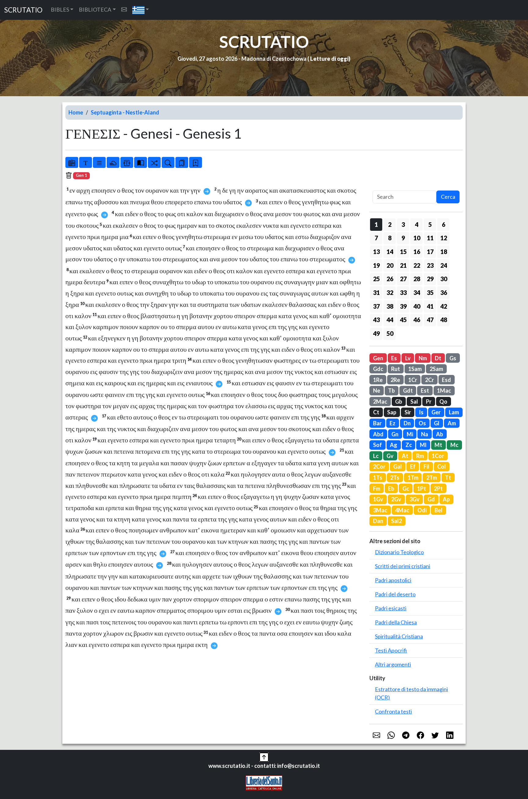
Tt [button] (448, 477)
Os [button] (422, 423)
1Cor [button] (438, 455)
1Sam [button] (415, 368)
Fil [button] (426, 466)
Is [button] (421, 412)
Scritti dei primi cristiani (402, 566)
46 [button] (416, 319)
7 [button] (376, 238)
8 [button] (389, 238)
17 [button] (430, 251)
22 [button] (416, 265)
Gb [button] (398, 401)
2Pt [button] (438, 488)
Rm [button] (420, 455)
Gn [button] (394, 434)
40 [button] (416, 306)
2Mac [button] (380, 401)
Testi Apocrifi (391, 650)
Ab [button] (439, 434)
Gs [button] (452, 358)
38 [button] (390, 306)
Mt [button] (438, 444)
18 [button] (443, 251)
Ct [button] (376, 412)
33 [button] (403, 292)
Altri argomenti (393, 664)
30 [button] (443, 278)
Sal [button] (414, 401)
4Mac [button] (402, 510)
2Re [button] (395, 379)
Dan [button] (378, 521)
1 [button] (376, 224)
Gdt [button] (408, 390)
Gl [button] (436, 423)
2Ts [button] (394, 477)
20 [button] (390, 265)
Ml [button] (423, 444)
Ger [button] (436, 412)
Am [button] (452, 423)
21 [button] (403, 265)
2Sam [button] (436, 368)
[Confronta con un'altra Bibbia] (140, 162)
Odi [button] (422, 510)
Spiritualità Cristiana (399, 636)
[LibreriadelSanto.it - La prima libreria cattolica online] (264, 782)
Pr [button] (428, 401)
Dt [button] (438, 358)
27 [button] (403, 278)
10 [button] (416, 238)
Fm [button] (376, 488)
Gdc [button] (378, 368)
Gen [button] (378, 358)
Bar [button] (377, 423)
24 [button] (443, 265)
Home (75, 112)
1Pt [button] (421, 488)
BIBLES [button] (60, 9)
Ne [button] (376, 390)
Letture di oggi (329, 58)
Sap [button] (391, 412)
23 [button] (430, 265)
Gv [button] (390, 455)
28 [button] (416, 278)
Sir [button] (408, 412)
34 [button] (416, 292)
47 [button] (430, 319)
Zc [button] (408, 444)
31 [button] (376, 292)
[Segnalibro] (181, 162)
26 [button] (390, 278)
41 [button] (430, 306)
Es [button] (394, 358)
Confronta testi (393, 711)
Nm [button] (423, 358)
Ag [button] (393, 444)
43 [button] (376, 319)
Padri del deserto (395, 594)
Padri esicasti (390, 608)
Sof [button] (377, 444)
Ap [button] (446, 499)
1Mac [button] (444, 390)
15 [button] (403, 251)
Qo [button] (443, 401)
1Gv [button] (378, 499)
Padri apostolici (393, 580)
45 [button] (403, 319)
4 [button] (416, 224)
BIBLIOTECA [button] (95, 9)
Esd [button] (446, 379)
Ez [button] (392, 423)
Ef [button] (413, 466)
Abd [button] (378, 434)
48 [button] (443, 319)
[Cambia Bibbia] (154, 162)
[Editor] (126, 162)
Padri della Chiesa (396, 622)
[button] (141, 10)
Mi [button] (410, 434)
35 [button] (430, 292)
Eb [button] (391, 488)
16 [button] (416, 251)
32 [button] (390, 292)
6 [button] (443, 224)
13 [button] (376, 251)
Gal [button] (397, 466)
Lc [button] (376, 455)
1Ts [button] (377, 477)
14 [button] (390, 251)
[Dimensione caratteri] (85, 162)
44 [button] (390, 319)
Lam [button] (454, 412)
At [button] (405, 455)
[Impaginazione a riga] (99, 162)
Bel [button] (438, 510)
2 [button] (389, 224)
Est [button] (425, 390)
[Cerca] (168, 162)
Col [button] (441, 466)
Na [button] (424, 434)
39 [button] (403, 306)
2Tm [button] (431, 477)
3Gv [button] (414, 499)
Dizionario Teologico (399, 552)
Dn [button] (407, 423)
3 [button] (403, 224)
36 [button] (443, 292)
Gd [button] (431, 499)
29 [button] (430, 278)
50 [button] (390, 333)
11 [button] (430, 238)
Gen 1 (81, 175)
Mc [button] (454, 444)
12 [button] (443, 238)
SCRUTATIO (23, 10)
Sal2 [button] (396, 521)
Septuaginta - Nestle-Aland (125, 112)
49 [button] (376, 333)
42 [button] (443, 306)
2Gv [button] (396, 499)
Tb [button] (391, 390)
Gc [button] (405, 488)
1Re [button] (378, 379)
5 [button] (430, 224)
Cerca (448, 196)
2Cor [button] (379, 466)
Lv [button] (408, 358)
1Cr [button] (412, 379)
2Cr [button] (429, 379)
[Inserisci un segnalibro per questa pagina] (195, 162)
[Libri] (71, 162)
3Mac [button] (380, 510)
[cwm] (124, 9)
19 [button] (376, 265)
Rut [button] (395, 368)
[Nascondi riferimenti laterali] (113, 162)
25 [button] (376, 278)
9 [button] (403, 238)
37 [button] (376, 306)
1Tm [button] (413, 477)
